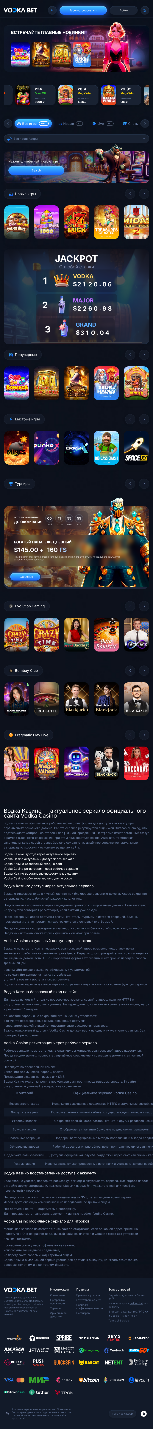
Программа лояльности (57, 1301)
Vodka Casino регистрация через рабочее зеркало (41, 868)
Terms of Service (118, 1320)
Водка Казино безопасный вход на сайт (33, 864)
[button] (8, 123)
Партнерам (83, 1313)
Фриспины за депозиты (58, 1314)
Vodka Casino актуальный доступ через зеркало (39, 859)
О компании (57, 1295)
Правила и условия (88, 1295)
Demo (16, 241)
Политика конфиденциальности (89, 1306)
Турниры (55, 1308)
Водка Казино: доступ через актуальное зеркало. (40, 854)
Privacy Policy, (129, 1315)
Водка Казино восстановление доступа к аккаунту (41, 873)
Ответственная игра (89, 1300)
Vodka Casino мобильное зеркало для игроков (38, 878)
